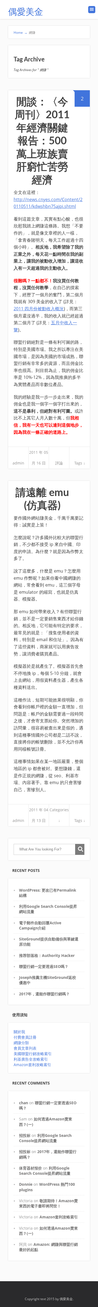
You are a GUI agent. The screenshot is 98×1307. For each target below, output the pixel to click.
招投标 (24, 1135)
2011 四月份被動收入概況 (39, 309)
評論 (59, 463)
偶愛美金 (25, 12)
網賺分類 (21, 1042)
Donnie (25, 1184)
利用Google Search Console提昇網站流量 (45, 1138)
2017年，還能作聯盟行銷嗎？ (44, 993)
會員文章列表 (25, 1048)
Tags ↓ (79, 463)
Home (20, 32)
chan (23, 1102)
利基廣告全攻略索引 (31, 1059)
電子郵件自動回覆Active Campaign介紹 (40, 925)
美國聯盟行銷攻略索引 (33, 1053)
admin (18, 463)
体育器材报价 (30, 1168)
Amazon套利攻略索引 (32, 1064)
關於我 (19, 1031)
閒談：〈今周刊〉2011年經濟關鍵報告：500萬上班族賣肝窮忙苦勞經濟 (42, 141)
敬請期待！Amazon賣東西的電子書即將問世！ (48, 1203)
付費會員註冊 (25, 1037)
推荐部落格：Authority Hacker (47, 955)
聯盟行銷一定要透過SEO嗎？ (43, 966)
